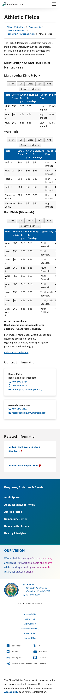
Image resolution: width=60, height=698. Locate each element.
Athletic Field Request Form (23, 465)
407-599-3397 (19, 408)
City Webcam (30, 624)
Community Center (15, 518)
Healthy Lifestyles (15, 533)
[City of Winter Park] (11, 589)
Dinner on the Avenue (17, 526)
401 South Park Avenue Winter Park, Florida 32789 (38, 587)
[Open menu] (54, 4)
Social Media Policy (30, 628)
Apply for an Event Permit (19, 504)
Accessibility (30, 614)
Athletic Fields (13, 511)
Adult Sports (12, 497)
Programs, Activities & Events (24, 487)
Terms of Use (30, 638)
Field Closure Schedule (16, 352)
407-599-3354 (19, 381)
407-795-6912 (19, 385)
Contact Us (30, 619)
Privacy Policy (30, 633)
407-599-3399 (33, 595)
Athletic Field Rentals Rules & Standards (24, 449)
